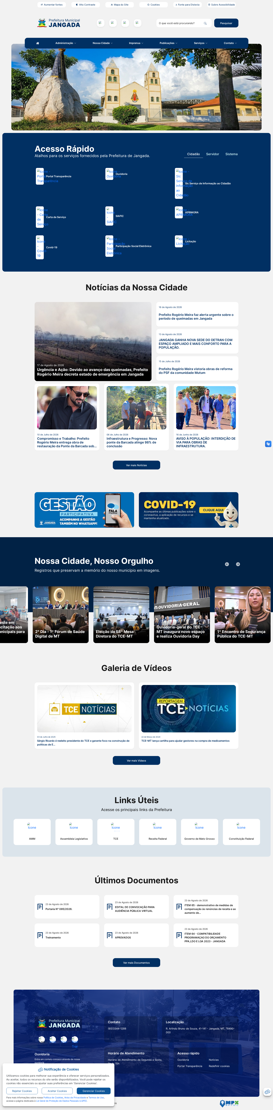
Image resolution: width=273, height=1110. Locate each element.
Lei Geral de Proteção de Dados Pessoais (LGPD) (61, 1100)
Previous (226, 564)
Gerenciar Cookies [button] (94, 1091)
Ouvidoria (183, 1059)
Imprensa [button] (135, 43)
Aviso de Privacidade (75, 1097)
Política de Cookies (53, 1097)
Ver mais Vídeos (136, 760)
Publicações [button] (167, 43)
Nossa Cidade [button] (101, 43)
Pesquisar (226, 23)
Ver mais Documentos (136, 962)
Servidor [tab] (212, 154)
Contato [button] (229, 43)
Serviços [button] (199, 43)
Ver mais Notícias (136, 465)
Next (237, 564)
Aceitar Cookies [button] (57, 1091)
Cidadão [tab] (193, 154)
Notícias (214, 1059)
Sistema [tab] (231, 154)
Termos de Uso (96, 1097)
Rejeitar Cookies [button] (22, 1091)
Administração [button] (64, 43)
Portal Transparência (189, 1066)
